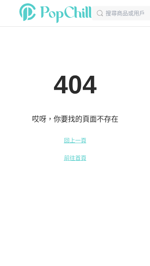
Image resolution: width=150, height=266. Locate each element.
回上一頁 (75, 140)
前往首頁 (75, 158)
